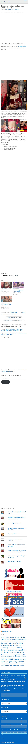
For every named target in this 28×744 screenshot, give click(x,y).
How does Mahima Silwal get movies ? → (14, 320)
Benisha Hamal (14, 637)
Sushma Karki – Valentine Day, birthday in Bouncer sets (18, 290)
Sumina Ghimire (14, 663)
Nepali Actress (5, 2)
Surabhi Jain (3, 665)
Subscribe (5, 382)
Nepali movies (7, 631)
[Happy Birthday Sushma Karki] (6, 285)
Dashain (21, 639)
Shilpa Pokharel (5, 663)
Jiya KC (12, 643)
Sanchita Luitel (12, 661)
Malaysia (20, 645)
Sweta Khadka (19, 665)
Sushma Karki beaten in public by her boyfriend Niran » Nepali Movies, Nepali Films (12, 329)
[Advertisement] (14, 28)
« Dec (2, 738)
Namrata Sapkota (12, 647)
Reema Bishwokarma (20, 656)
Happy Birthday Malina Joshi (14, 561)
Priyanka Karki (19, 654)
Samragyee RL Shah (4, 661)
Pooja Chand (16, 652)
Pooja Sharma (9, 655)
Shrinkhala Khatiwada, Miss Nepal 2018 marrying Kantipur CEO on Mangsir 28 (13, 678)
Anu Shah (2, 637)
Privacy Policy (3, 742)
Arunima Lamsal (8, 637)
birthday (23, 312)
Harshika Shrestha (19, 641)
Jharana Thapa (5, 643)
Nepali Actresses (10, 742)
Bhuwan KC (19, 637)
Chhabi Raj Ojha (15, 639)
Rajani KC (3, 656)
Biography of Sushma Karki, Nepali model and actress (6, 304)
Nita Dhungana (10, 652)
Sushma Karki (7, 45)
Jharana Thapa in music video (14, 523)
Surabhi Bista (22, 663)
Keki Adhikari (14, 645)
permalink (14, 314)
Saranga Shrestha (19, 661)
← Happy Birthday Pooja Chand (14, 317)
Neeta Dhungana (17, 650)
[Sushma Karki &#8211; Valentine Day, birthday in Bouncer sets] (18, 285)
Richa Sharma (23, 659)
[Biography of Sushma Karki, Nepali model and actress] (6, 299)
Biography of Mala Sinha (13, 533)
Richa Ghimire (16, 659)
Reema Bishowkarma (10, 656)
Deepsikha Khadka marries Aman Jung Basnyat (13, 675)
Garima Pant (11, 641)
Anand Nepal (15, 9)
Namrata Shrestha (22, 46)
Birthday (12, 312)
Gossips (15, 312)
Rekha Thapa (7, 658)
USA (23, 665)
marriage (5, 648)
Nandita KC (10, 650)
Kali (15, 643)
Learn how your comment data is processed (14, 370)
